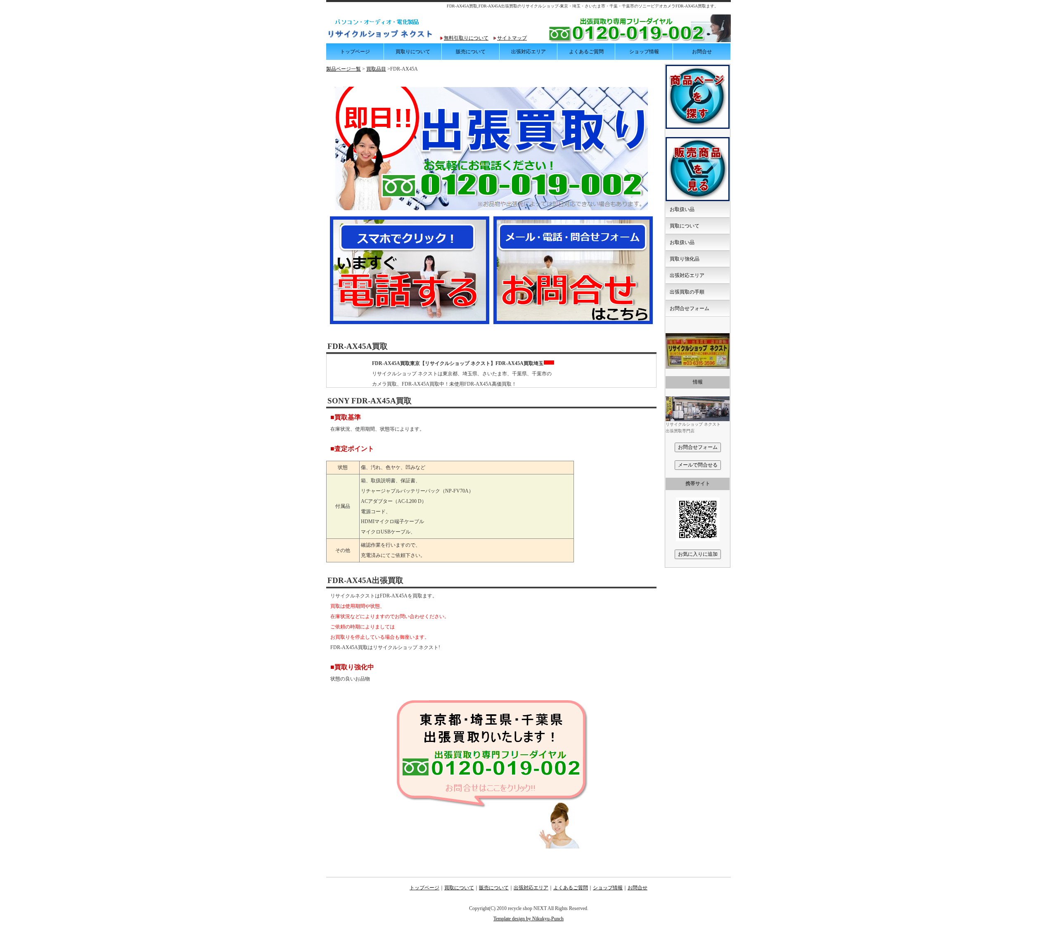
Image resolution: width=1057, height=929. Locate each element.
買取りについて (413, 52)
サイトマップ (512, 38)
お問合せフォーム (689, 308)
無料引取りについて (466, 38)
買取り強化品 (684, 259)
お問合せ (702, 52)
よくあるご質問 (586, 52)
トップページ (355, 52)
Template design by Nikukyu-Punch (528, 919)
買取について (684, 226)
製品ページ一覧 (343, 69)
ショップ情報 (644, 52)
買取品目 (376, 69)
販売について (471, 52)
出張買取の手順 (687, 292)
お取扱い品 (682, 209)
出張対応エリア (528, 52)
